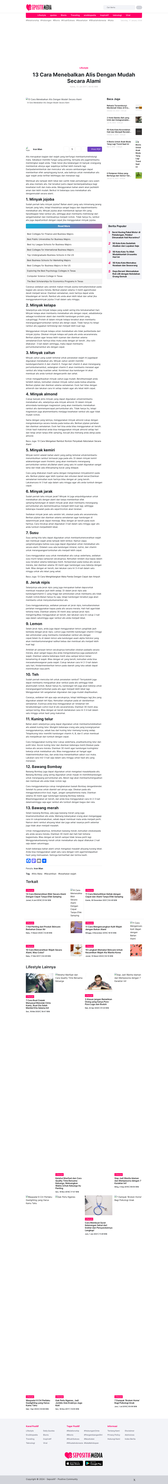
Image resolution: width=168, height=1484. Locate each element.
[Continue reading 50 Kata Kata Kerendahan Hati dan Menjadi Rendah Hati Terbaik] (139, 131)
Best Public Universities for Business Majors (48, 239)
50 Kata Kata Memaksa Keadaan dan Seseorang (125, 264)
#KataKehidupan (91, 1443)
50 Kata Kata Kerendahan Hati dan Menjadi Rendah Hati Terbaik (118, 132)
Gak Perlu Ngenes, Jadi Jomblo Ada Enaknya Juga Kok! (68, 1403)
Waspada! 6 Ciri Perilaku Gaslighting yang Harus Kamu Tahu (38, 1403)
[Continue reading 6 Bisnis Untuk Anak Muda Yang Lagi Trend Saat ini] (139, 154)
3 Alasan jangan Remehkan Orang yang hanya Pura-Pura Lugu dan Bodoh (98, 1002)
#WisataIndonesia (97, 20)
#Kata (111, 20)
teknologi (117, 15)
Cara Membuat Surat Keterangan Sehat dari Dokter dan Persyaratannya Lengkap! (98, 1226)
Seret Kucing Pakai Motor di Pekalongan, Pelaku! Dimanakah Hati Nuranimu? (126, 235)
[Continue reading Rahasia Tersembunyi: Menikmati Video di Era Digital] (139, 107)
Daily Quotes (49, 1431)
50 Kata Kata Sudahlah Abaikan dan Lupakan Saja (125, 244)
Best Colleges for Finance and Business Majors (50, 234)
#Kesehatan (82, 20)
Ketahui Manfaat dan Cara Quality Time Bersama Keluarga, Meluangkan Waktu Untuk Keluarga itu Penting (68, 1183)
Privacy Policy (113, 1435)
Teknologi (30, 1443)
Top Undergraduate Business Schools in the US (50, 255)
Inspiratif (104, 15)
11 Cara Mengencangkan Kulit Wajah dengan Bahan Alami (103, 927)
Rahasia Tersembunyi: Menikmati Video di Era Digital (117, 107)
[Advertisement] (21, 12)
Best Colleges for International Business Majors (50, 249)
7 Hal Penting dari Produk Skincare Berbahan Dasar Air (43, 927)
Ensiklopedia (32, 1435)
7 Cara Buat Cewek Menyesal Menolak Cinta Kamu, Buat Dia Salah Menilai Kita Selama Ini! (38, 1004)
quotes (53, 15)
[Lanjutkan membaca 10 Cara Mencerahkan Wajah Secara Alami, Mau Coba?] (76, 950)
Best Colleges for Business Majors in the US (48, 265)
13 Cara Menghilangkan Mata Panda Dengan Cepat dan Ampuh (68, 576)
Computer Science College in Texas (44, 276)
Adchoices (129, 1435)
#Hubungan (45, 20)
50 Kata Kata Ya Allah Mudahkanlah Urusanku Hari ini (125, 254)
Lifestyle (42, 15)
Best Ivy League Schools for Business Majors (49, 244)
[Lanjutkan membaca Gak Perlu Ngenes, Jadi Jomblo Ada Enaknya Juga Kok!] (69, 1294)
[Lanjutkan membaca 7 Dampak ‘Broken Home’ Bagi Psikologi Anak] (128, 1294)
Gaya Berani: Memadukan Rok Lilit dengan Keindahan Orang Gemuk (126, 274)
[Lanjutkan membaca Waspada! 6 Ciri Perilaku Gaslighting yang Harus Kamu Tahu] (39, 1294)
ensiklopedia (90, 15)
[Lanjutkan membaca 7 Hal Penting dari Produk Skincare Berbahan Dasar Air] (76, 927)
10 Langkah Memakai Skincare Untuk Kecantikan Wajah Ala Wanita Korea (104, 951)
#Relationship (32, 20)
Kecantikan (51, 873)
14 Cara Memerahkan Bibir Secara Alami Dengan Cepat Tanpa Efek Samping (46, 895)
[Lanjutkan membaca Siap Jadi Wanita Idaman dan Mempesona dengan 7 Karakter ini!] (128, 1071)
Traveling (75, 15)
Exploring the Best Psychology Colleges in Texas (51, 270)
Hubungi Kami (113, 1439)
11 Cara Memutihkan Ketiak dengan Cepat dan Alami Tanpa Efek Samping (104, 895)
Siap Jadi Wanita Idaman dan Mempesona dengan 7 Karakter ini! (127, 1181)
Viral (128, 15)
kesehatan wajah (68, 873)
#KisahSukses (68, 20)
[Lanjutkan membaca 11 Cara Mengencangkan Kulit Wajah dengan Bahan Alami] (136, 930)
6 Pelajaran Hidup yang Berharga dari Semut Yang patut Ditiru (119, 175)
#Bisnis (56, 20)
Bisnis (64, 15)
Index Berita (130, 1439)
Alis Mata (37, 873)
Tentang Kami (113, 1431)
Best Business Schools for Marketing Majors (49, 260)
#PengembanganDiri (93, 1435)
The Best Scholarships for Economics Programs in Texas (55, 281)
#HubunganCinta (91, 1431)
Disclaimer (129, 1431)
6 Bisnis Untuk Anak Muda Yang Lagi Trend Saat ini (119, 143)
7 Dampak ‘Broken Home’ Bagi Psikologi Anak (127, 1401)
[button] (139, 7)
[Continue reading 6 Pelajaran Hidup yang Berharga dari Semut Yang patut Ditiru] (139, 175)
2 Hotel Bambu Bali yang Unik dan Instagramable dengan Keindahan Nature (119, 120)
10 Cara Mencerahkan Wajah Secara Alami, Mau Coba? (44, 951)
